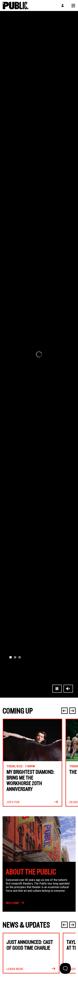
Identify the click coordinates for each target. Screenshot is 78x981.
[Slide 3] (20, 657)
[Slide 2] (15, 657)
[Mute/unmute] (68, 689)
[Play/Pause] (57, 689)
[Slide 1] (10, 657)
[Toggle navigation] (72, 5)
